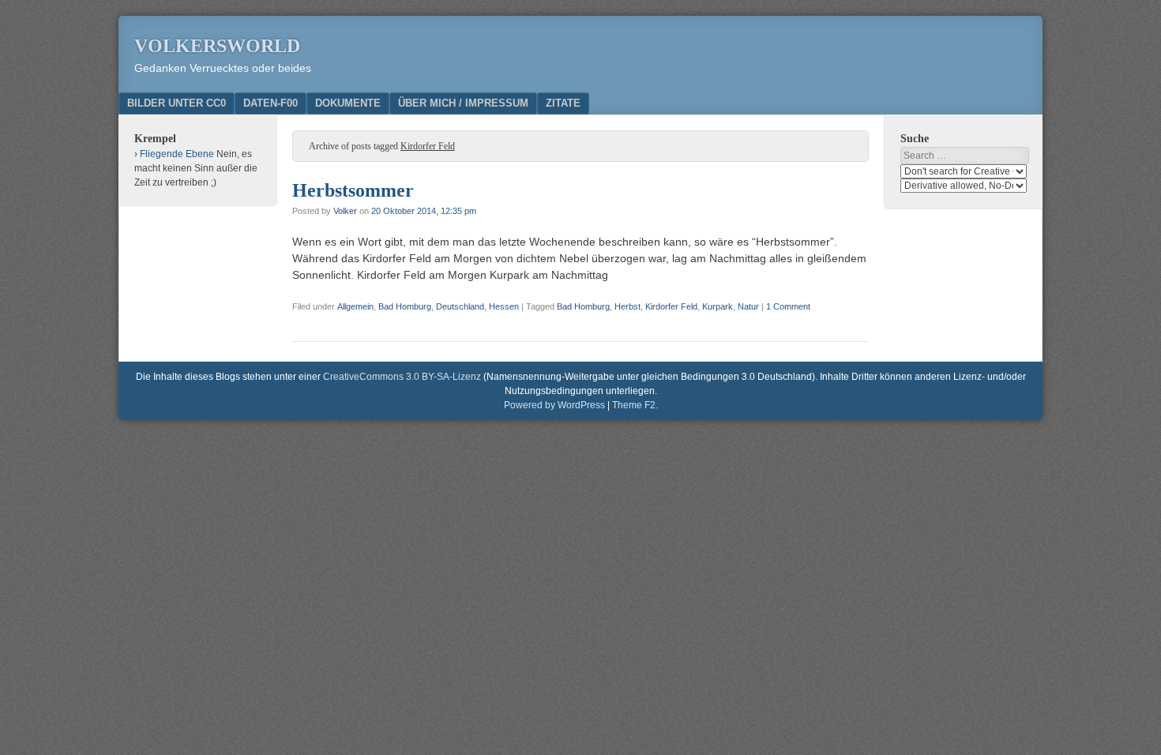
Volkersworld (217, 46)
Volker (345, 211)
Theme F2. (635, 405)
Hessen (504, 306)
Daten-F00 (270, 103)
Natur (748, 306)
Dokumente (348, 103)
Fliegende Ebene (177, 154)
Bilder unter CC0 (176, 103)
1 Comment (788, 306)
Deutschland (460, 306)
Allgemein (355, 306)
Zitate (563, 103)
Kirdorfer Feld (671, 306)
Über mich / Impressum (463, 103)
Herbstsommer (353, 190)
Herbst (627, 306)
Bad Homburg (404, 306)
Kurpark (717, 306)
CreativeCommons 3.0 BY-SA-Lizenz (402, 376)
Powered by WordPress (554, 405)
